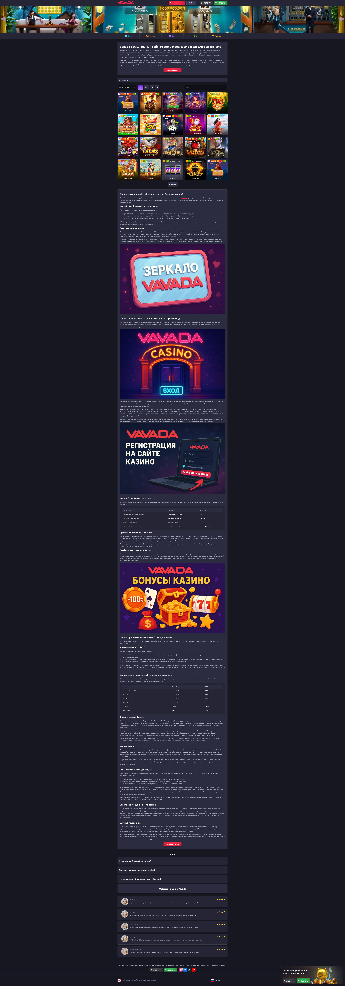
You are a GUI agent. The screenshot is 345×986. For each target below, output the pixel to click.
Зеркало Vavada (172, 70)
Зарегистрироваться (176, 3)
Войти (191, 3)
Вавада (223, 965)
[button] (2, 19)
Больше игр (172, 184)
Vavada (184, 198)
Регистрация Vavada (172, 844)
